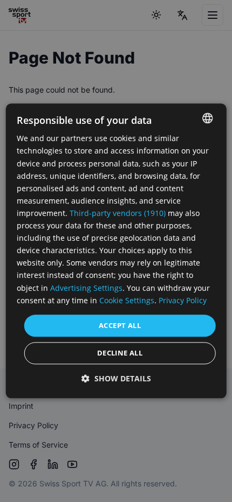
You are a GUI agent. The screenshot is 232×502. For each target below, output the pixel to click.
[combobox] (207, 118)
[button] (116, 379)
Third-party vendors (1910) (118, 213)
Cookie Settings (126, 300)
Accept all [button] (120, 325)
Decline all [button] (119, 353)
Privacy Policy (183, 300)
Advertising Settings (86, 288)
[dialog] (116, 250)
